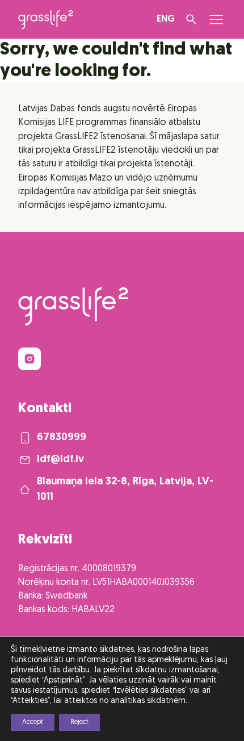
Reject (79, 722)
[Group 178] (29, 359)
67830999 (61, 437)
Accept (32, 722)
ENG (166, 19)
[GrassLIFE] (45, 20)
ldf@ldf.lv (60, 459)
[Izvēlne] (216, 19)
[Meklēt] (191, 19)
